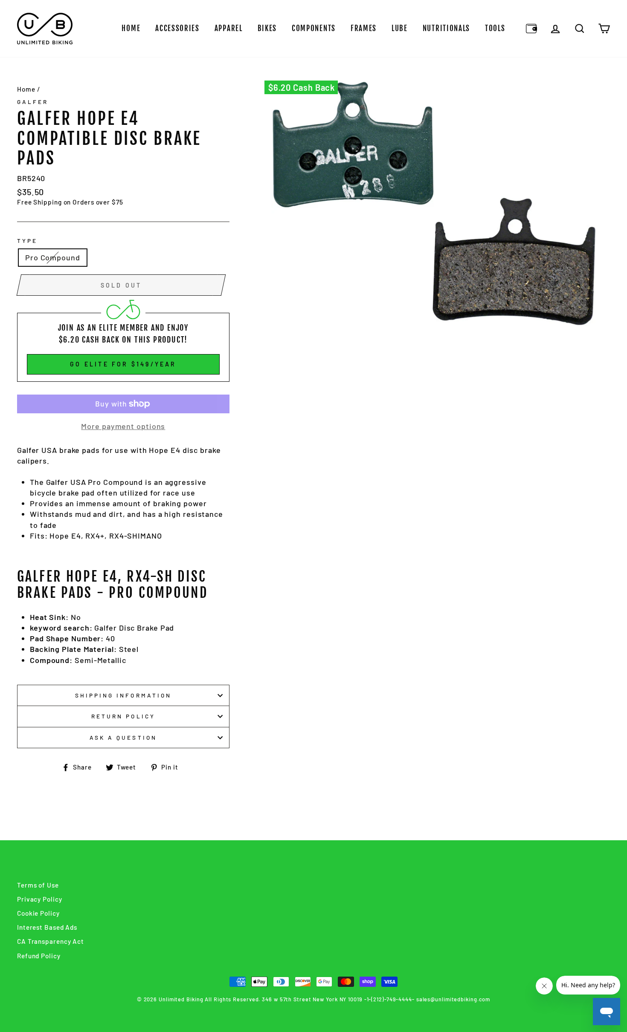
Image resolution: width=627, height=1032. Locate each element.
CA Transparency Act (50, 941)
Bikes (267, 28)
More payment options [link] (123, 426)
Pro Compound (52, 257)
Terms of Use (38, 885)
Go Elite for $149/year (123, 364)
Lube (400, 28)
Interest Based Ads (47, 927)
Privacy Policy (39, 899)
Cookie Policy (38, 913)
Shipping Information (123, 695)
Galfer (32, 101)
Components (314, 28)
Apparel (229, 28)
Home (131, 28)
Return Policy (123, 716)
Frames (364, 28)
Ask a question (123, 737)
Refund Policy (39, 956)
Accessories (177, 28)
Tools (495, 28)
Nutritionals (446, 28)
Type (27, 240)
